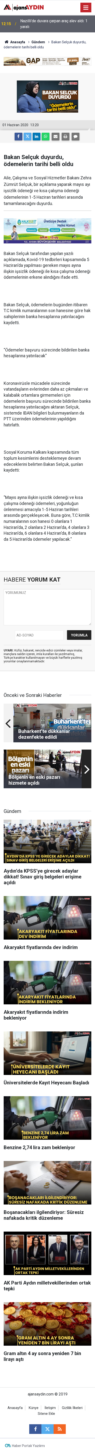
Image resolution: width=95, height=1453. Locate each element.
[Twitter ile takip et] (47, 1429)
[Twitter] (27, 136)
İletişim (50, 1408)
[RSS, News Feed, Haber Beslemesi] (60, 1429)
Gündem (38, 42)
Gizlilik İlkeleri (72, 1408)
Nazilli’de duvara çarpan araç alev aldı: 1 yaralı (53, 24)
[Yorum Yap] (75, 136)
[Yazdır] (65, 136)
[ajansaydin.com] (24, 7)
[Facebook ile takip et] (35, 1429)
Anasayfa (17, 42)
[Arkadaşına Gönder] (55, 136)
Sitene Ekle (46, 1414)
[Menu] (86, 7)
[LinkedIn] (36, 136)
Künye (33, 1408)
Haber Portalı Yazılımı (28, 1446)
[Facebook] (18, 136)
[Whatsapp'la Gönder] (45, 136)
